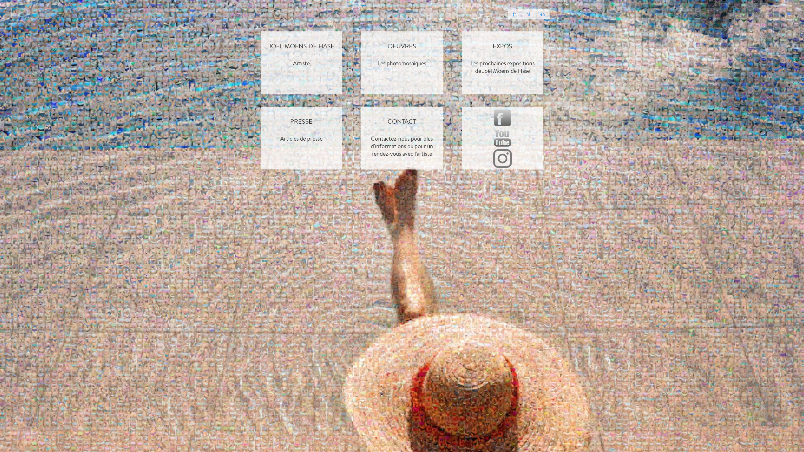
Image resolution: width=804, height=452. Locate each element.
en (542, 14)
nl (528, 14)
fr (514, 14)
